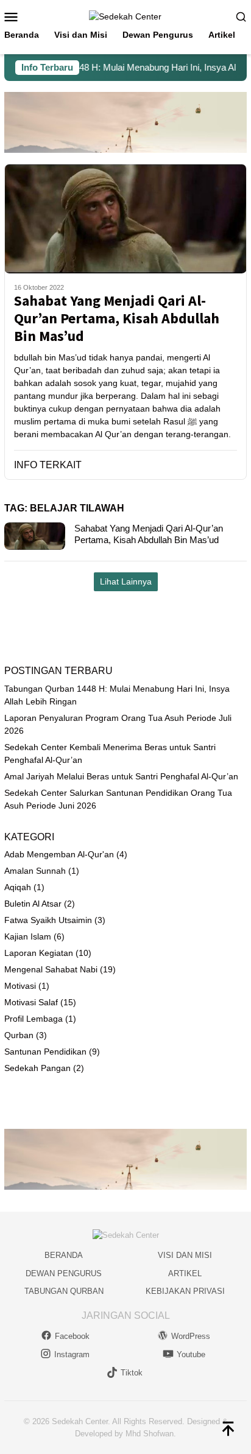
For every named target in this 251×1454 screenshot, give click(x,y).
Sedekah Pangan (37, 1068)
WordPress (190, 1336)
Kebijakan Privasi (185, 1291)
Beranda (63, 1255)
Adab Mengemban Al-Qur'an (59, 854)
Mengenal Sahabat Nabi (50, 969)
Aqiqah (17, 887)
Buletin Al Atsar (33, 903)
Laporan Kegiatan (38, 953)
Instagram (72, 1354)
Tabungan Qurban (64, 1291)
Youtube (191, 1354)
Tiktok (132, 1372)
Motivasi (20, 986)
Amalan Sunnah (35, 871)
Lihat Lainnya (126, 581)
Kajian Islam (27, 936)
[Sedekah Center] (125, 16)
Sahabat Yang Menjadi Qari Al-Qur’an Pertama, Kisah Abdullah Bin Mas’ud (116, 318)
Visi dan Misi (185, 1255)
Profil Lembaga (33, 1019)
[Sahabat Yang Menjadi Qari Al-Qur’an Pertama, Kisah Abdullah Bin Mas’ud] (125, 218)
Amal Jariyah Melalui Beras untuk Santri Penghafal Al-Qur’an (121, 776)
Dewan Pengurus (64, 1273)
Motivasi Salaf (31, 1002)
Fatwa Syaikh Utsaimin (48, 920)
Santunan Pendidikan (45, 1051)
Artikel (185, 1273)
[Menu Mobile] (15, 16)
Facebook (72, 1336)
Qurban (19, 1035)
